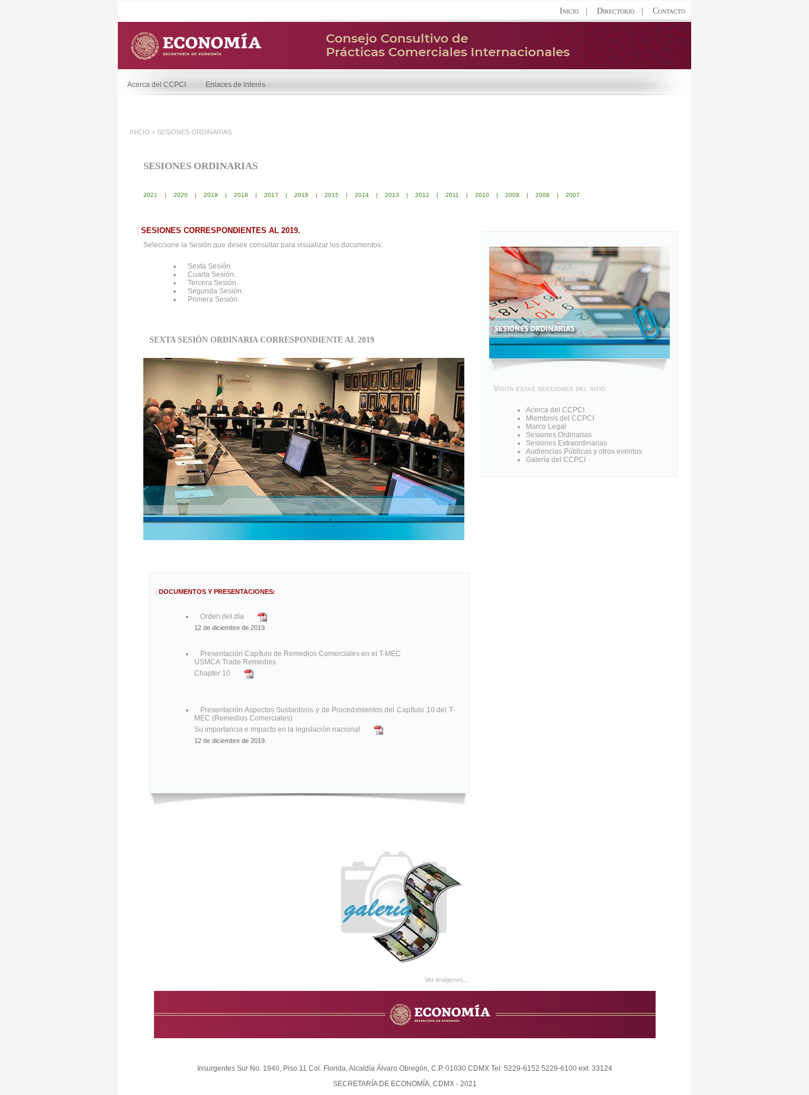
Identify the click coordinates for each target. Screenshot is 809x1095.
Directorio (615, 11)
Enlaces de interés (235, 84)
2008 (542, 195)
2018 (241, 195)
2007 (573, 195)
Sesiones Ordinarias (559, 435)
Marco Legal (546, 426)
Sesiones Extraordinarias (566, 443)
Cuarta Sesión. (212, 274)
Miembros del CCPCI (560, 418)
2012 (422, 195)
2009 (512, 195)
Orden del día (222, 616)
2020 (181, 195)
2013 (392, 195)
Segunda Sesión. (215, 291)
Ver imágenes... (447, 979)
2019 (211, 195)
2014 (362, 195)
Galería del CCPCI (556, 460)
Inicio (569, 11)
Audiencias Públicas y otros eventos (584, 451)
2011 (452, 195)
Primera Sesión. (213, 299)
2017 (271, 195)
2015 (332, 195)
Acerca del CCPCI (162, 84)
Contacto (669, 11)
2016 (301, 195)
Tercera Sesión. (213, 283)
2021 (150, 195)
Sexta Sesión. (210, 266)
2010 (482, 195)
